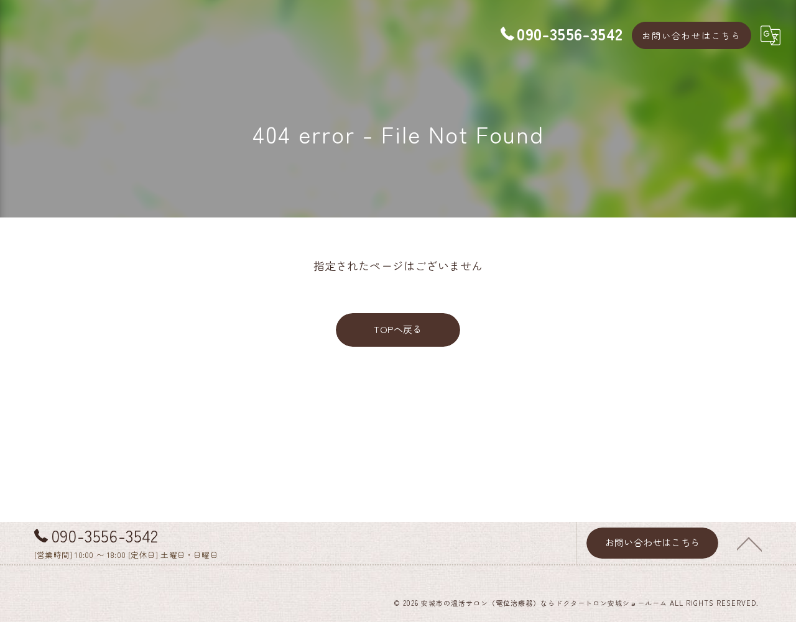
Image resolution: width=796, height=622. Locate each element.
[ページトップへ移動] (749, 543)
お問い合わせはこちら (691, 35)
